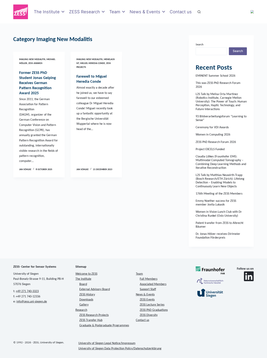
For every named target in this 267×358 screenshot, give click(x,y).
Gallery (84, 304)
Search (199, 44)
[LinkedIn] (249, 276)
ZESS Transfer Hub (90, 320)
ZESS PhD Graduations (154, 310)
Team (114, 11)
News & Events (145, 11)
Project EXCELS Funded (210, 149)
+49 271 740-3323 (27, 291)
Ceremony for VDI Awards (212, 127)
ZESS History (87, 294)
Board (83, 284)
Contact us (181, 11)
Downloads (86, 299)
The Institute (47, 11)
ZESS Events (147, 299)
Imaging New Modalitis (32, 59)
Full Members (148, 279)
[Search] (199, 11)
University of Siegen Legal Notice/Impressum (106, 343)
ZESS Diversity (149, 315)
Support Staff (148, 289)
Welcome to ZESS (86, 273)
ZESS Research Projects (94, 315)
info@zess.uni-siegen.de (31, 301)
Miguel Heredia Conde (92, 63)
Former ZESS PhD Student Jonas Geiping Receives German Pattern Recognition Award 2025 (37, 83)
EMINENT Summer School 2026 (215, 75)
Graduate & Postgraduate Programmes (104, 325)
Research (81, 310)
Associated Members (153, 284)
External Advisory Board (94, 289)
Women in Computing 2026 (213, 134)
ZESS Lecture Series (152, 304)
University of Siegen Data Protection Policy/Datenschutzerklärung (119, 348)
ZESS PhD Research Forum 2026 (216, 142)
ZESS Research (84, 11)
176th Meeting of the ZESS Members (219, 193)
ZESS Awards (35, 63)
